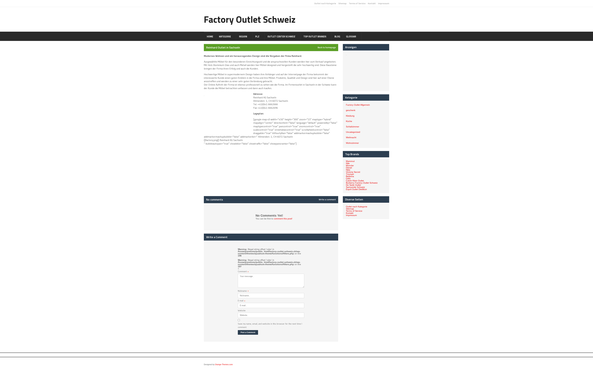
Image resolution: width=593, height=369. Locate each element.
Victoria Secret (353, 172)
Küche (349, 121)
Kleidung (350, 116)
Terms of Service (357, 3)
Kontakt (372, 3)
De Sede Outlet (353, 185)
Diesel (349, 167)
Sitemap (342, 3)
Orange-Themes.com (224, 364)
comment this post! (283, 218)
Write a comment (327, 199)
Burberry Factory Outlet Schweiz (362, 183)
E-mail (241, 301)
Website (242, 310)
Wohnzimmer (352, 143)
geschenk (350, 110)
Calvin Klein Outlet (355, 180)
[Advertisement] (228, 113)
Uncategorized (353, 132)
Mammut (350, 161)
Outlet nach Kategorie (325, 3)
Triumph (350, 174)
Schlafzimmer (352, 126)
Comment (243, 272)
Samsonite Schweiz (355, 187)
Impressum (383, 3)
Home (210, 36)
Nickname (243, 291)
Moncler (350, 165)
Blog (337, 36)
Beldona (350, 176)
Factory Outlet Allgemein (358, 105)
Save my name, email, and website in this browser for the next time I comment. (270, 325)
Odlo (348, 178)
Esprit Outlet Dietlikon (356, 189)
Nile (348, 163)
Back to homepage (327, 47)
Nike (348, 170)
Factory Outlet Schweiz (250, 19)
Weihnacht (351, 137)
